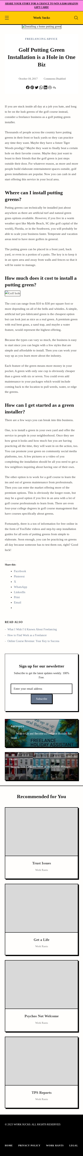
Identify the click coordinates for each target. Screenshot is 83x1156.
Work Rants (55, 1145)
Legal (73, 1145)
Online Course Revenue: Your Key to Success (33, 641)
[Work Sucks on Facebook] (9, 1135)
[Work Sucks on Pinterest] (18, 1135)
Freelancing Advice (41, 39)
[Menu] (6, 18)
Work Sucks (41, 17)
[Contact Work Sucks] (53, 1135)
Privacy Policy (29, 1145)
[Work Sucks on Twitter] (35, 1135)
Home (9, 1145)
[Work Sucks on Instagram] (26, 1135)
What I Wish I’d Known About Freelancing (32, 629)
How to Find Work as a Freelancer (27, 635)
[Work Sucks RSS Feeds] (44, 1135)
